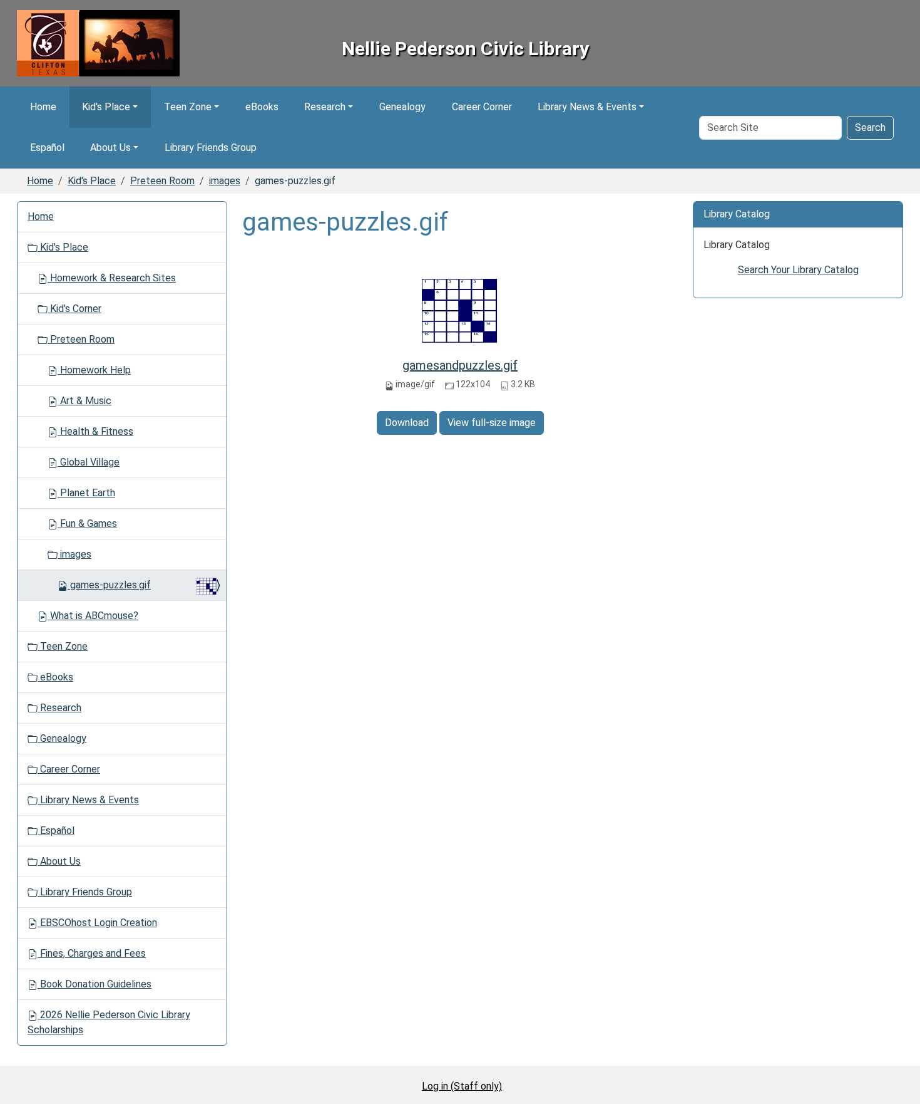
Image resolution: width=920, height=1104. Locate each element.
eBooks (262, 107)
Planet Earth (86, 493)
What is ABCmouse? (93, 616)
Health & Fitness (95, 431)
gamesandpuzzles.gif (460, 365)
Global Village (89, 462)
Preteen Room (162, 181)
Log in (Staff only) (462, 1086)
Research (324, 107)
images (224, 181)
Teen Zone (188, 107)
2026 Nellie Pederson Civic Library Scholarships (109, 1022)
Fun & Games (87, 523)
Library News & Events (587, 107)
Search (870, 127)
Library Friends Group (211, 148)
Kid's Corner (74, 309)
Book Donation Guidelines (94, 984)
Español (47, 148)
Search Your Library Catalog (798, 270)
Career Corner (482, 107)
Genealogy (402, 107)
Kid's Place (106, 107)
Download (407, 423)
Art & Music (84, 401)
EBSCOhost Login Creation (97, 923)
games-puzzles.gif (110, 585)
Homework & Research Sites (112, 278)
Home (43, 107)
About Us (110, 148)
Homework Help (94, 370)
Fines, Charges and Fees (92, 953)
